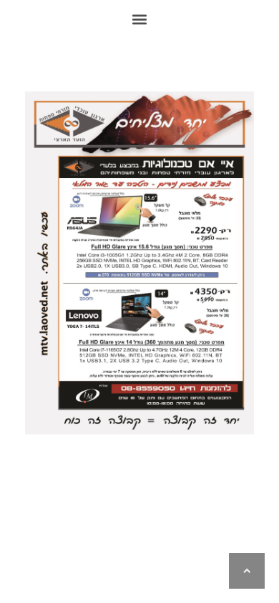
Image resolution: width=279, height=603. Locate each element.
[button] (140, 19)
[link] (247, 571)
